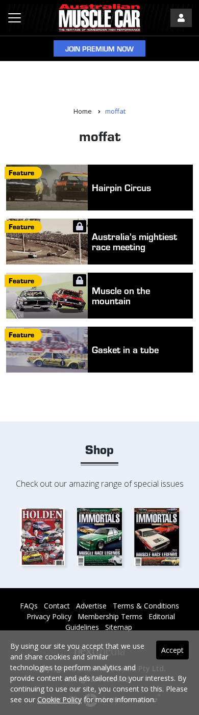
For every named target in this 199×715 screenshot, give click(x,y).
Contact (57, 606)
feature (21, 172)
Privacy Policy (49, 616)
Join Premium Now (99, 49)
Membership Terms (110, 616)
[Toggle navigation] (14, 18)
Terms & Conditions (146, 606)
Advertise (91, 606)
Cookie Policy (59, 699)
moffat (115, 111)
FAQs (29, 606)
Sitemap (118, 627)
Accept (172, 650)
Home (82, 111)
